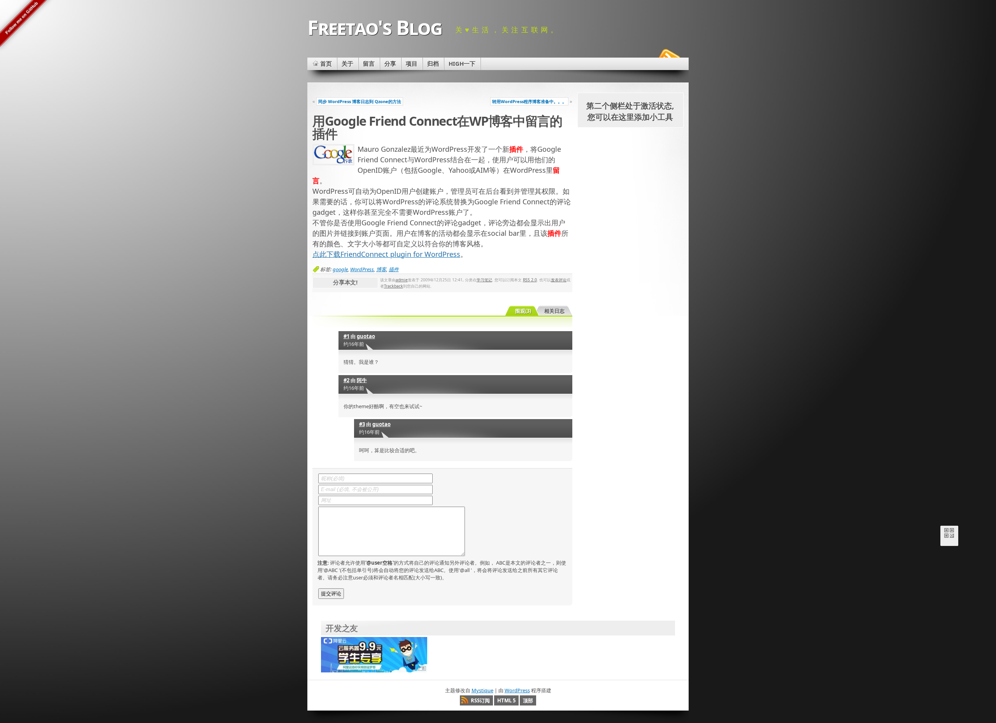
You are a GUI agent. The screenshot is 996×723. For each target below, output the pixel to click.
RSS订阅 (480, 700)
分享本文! (345, 282)
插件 (394, 269)
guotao (366, 336)
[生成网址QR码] (949, 534)
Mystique (482, 690)
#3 (362, 424)
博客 (381, 269)
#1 (346, 336)
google (340, 269)
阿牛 (362, 380)
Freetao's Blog (374, 27)
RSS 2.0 (530, 280)
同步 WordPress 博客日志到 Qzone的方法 (359, 101)
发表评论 (558, 280)
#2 (346, 380)
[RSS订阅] (668, 56)
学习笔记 (484, 280)
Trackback (393, 286)
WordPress (362, 269)
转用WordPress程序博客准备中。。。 (529, 101)
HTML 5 (506, 700)
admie (402, 280)
